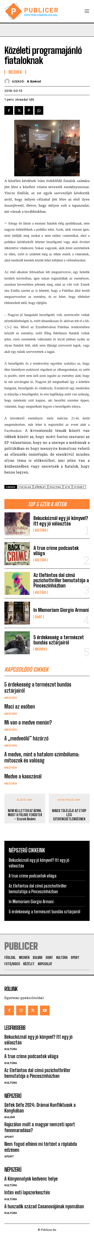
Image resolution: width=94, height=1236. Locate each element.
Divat (38, 617)
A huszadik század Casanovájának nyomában (44, 1206)
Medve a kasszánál (23, 776)
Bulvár (9, 1117)
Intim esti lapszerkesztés (27, 1192)
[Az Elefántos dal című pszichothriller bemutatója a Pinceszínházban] (17, 583)
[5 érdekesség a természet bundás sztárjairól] (17, 642)
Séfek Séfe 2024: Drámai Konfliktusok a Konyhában (40, 1108)
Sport (9, 1136)
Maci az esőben (19, 706)
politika (55, 487)
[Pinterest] (28, 110)
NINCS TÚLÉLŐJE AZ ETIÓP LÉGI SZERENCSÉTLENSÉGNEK (69, 815)
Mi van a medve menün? (28, 722)
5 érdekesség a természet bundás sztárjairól (58, 639)
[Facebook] (8, 110)
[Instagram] (21, 1010)
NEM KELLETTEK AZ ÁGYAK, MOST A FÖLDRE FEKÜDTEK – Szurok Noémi (25, 815)
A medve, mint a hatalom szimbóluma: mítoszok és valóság (41, 757)
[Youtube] (45, 1010)
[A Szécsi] (8, 81)
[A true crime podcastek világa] (17, 553)
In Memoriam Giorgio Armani (61, 610)
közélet (40, 487)
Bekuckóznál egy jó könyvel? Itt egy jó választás (60, 520)
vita (67, 487)
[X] (18, 110)
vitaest (79, 487)
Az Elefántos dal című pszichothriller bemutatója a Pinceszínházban (61, 580)
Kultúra (40, 530)
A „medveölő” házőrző (26, 738)
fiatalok (25, 487)
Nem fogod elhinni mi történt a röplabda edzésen (40, 1147)
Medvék (40, 649)
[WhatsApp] (39, 110)
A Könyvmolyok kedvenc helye (31, 1179)
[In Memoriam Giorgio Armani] (17, 613)
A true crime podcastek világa (56, 550)
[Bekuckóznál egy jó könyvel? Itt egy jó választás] (17, 523)
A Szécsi (34, 81)
